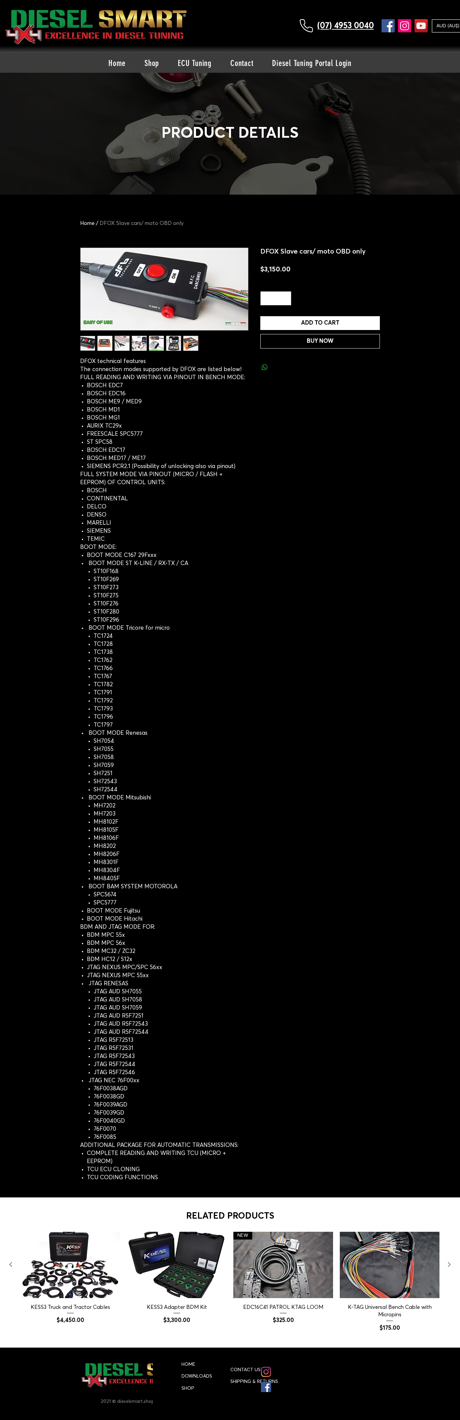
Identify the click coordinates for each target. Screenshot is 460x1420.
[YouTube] (421, 25)
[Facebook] (388, 25)
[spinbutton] (276, 298)
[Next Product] (449, 1264)
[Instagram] (404, 25)
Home (87, 223)
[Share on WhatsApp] (265, 367)
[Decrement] (266, 298)
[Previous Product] (11, 1264)
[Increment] (286, 298)
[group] (230, 1282)
